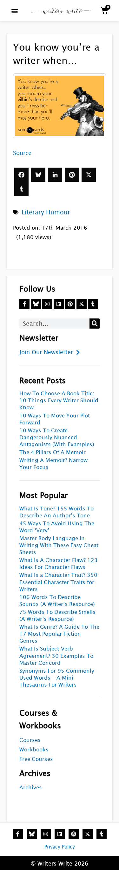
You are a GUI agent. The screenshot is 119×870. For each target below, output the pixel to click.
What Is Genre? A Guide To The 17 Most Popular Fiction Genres (59, 634)
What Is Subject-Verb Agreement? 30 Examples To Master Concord (56, 656)
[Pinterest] (71, 175)
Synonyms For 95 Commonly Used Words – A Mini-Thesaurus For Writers (56, 678)
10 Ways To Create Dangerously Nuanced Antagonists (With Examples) (56, 437)
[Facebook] (21, 175)
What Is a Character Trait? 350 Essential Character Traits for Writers (58, 582)
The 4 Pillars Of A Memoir (52, 452)
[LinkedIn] (55, 175)
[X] (88, 175)
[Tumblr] (21, 189)
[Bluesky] (38, 175)
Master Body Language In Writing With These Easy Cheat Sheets (58, 545)
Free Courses (36, 759)
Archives (30, 788)
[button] (14, 10)
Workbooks (34, 750)
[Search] (94, 323)
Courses (30, 740)
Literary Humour (46, 212)
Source (22, 153)
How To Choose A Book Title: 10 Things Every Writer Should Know (58, 400)
